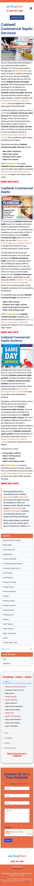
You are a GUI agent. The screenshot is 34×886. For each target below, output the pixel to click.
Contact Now (17, 17)
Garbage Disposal (8, 587)
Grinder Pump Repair (11, 511)
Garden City (22, 497)
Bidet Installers (15, 508)
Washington (6, 663)
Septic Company (8, 628)
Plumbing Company (9, 601)
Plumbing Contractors (9, 605)
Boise (10, 497)
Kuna (5, 497)
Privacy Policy (27, 881)
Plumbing (6, 596)
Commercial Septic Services (11, 568)
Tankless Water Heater (10, 642)
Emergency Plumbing (9, 582)
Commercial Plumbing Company (13, 563)
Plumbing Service (8, 614)
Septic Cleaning (8, 624)
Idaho (4, 659)
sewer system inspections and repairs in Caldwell (16, 439)
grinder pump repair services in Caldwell (16, 473)
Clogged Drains (8, 554)
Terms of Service (16, 882)
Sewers (5, 638)
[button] (31, 8)
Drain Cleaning (7, 573)
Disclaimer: (4, 878)
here (28, 526)
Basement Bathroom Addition (12, 540)
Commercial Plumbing (9, 559)
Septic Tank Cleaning (9, 633)
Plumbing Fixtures (8, 610)
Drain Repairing (7, 577)
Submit (8, 840)
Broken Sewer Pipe (9, 549)
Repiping (5, 619)
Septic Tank (9, 713)
